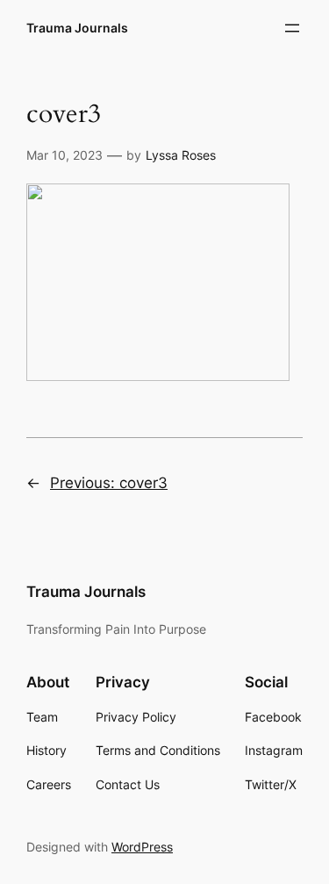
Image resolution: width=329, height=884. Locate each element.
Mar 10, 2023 (64, 154)
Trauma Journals (77, 27)
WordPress (142, 846)
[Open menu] (292, 28)
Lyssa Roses (181, 154)
